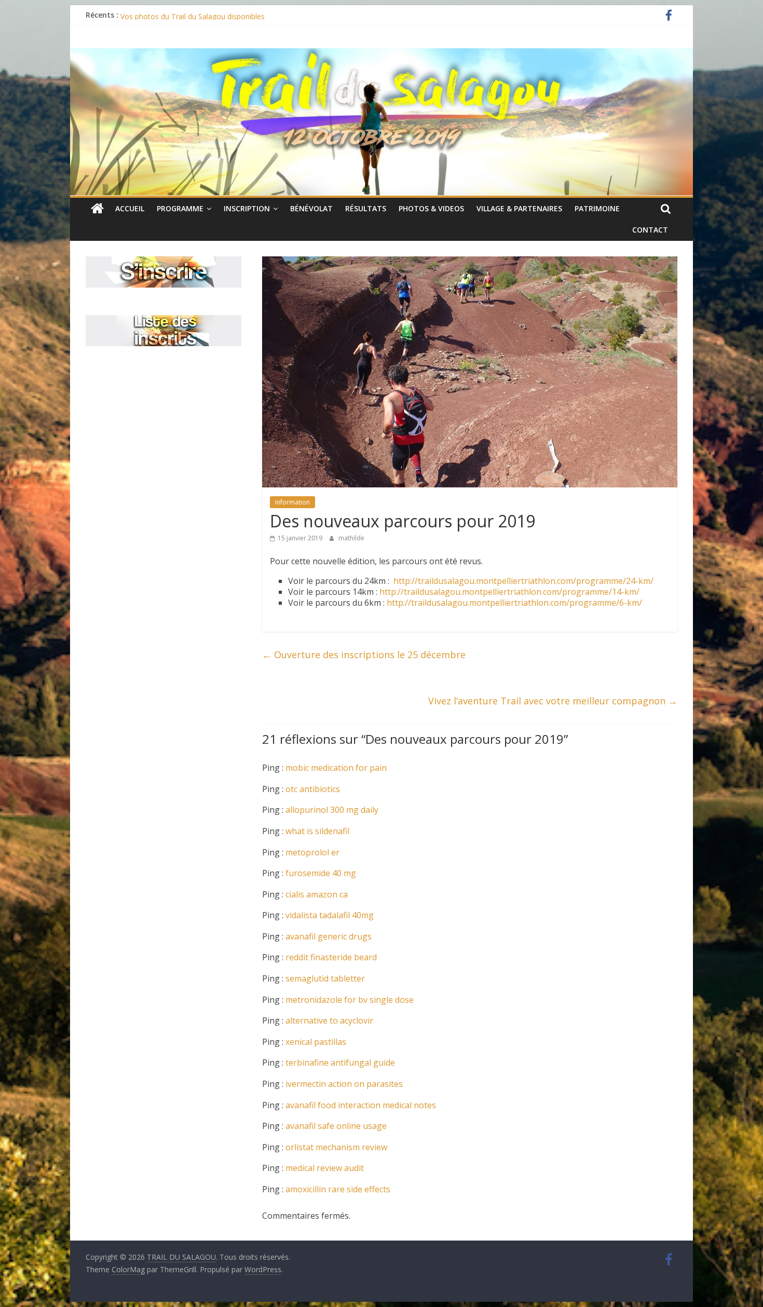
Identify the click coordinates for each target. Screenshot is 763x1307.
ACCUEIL (129, 208)
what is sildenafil (317, 831)
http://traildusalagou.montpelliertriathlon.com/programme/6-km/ (514, 602)
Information (292, 502)
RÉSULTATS (365, 208)
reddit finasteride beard (331, 957)
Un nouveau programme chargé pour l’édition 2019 (206, 15)
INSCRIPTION (247, 208)
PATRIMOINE (597, 208)
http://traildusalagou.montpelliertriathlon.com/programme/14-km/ (509, 591)
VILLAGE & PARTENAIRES (519, 208)
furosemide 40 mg (320, 873)
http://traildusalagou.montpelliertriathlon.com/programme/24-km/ (523, 581)
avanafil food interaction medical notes (360, 1105)
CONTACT (650, 230)
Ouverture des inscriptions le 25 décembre (364, 654)
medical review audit (324, 1168)
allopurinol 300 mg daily (331, 809)
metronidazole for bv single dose (349, 999)
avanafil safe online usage (336, 1126)
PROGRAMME (180, 208)
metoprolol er (312, 852)
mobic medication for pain (336, 767)
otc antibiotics (312, 789)
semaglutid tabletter (325, 978)
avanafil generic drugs (328, 936)
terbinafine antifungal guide (340, 1062)
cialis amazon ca (316, 894)
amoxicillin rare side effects (337, 1189)
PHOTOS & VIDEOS (431, 208)
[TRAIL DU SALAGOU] (97, 209)
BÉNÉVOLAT (311, 208)
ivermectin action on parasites (344, 1084)
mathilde (351, 538)
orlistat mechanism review (336, 1147)
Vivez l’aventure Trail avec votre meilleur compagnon (552, 701)
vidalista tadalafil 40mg (329, 915)
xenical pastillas (315, 1041)
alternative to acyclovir (329, 1020)
